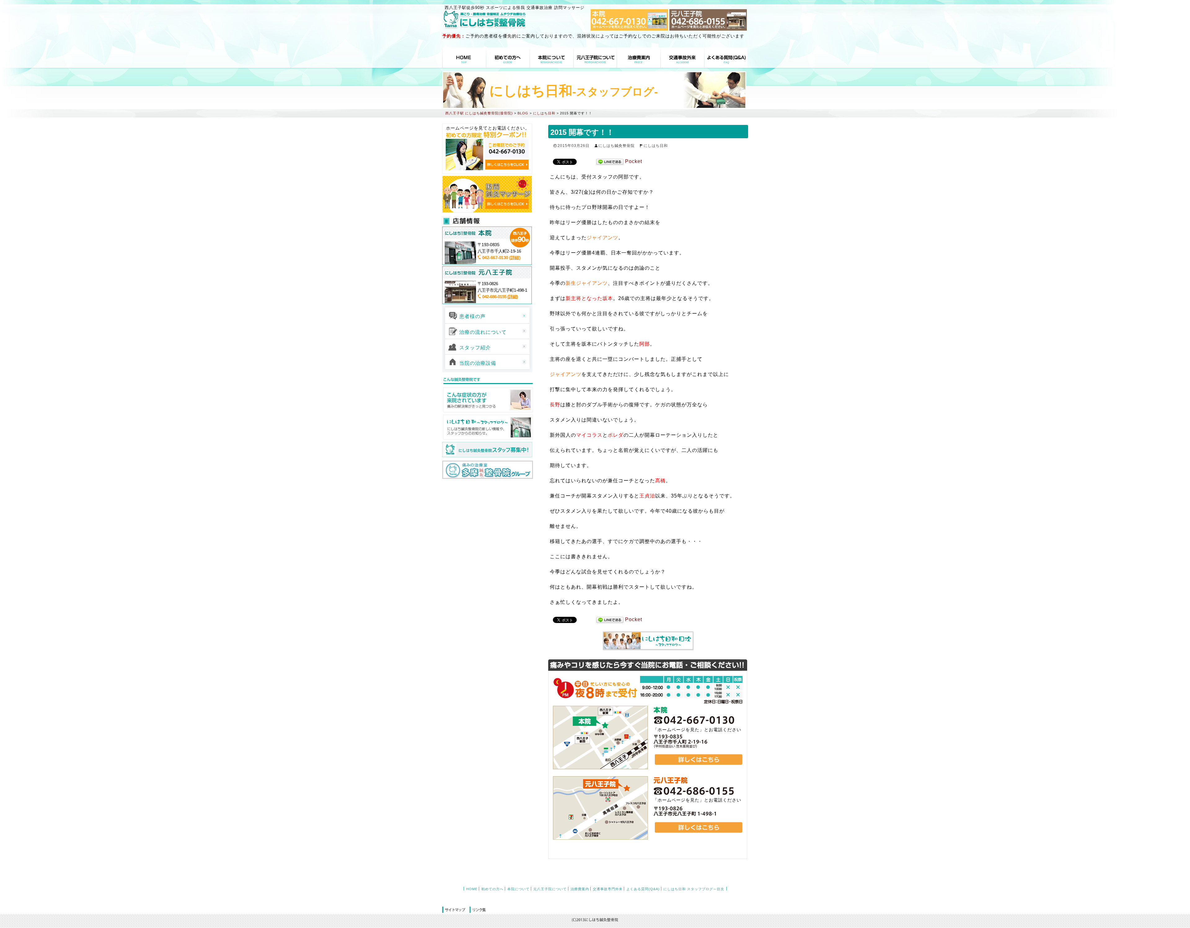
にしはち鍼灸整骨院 (616, 146)
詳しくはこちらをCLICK (507, 165)
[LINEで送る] (610, 162)
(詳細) (514, 257)
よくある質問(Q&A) (725, 57)
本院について (552, 57)
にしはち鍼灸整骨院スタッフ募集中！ (487, 449)
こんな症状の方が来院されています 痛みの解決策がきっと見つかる (487, 399)
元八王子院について (595, 57)
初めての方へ (508, 57)
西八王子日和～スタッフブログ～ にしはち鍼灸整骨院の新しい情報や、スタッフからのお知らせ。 (487, 427)
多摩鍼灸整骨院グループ (487, 470)
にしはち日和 (656, 146)
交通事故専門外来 (682, 57)
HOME (464, 57)
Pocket (633, 161)
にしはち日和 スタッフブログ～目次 (693, 889)
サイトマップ (455, 910)
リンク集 (477, 910)
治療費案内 (639, 57)
